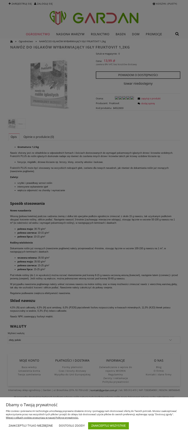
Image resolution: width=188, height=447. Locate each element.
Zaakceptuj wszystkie (108, 425)
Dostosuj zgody (72, 425)
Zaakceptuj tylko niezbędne (31, 425)
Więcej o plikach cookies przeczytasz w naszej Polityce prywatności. (42, 417)
